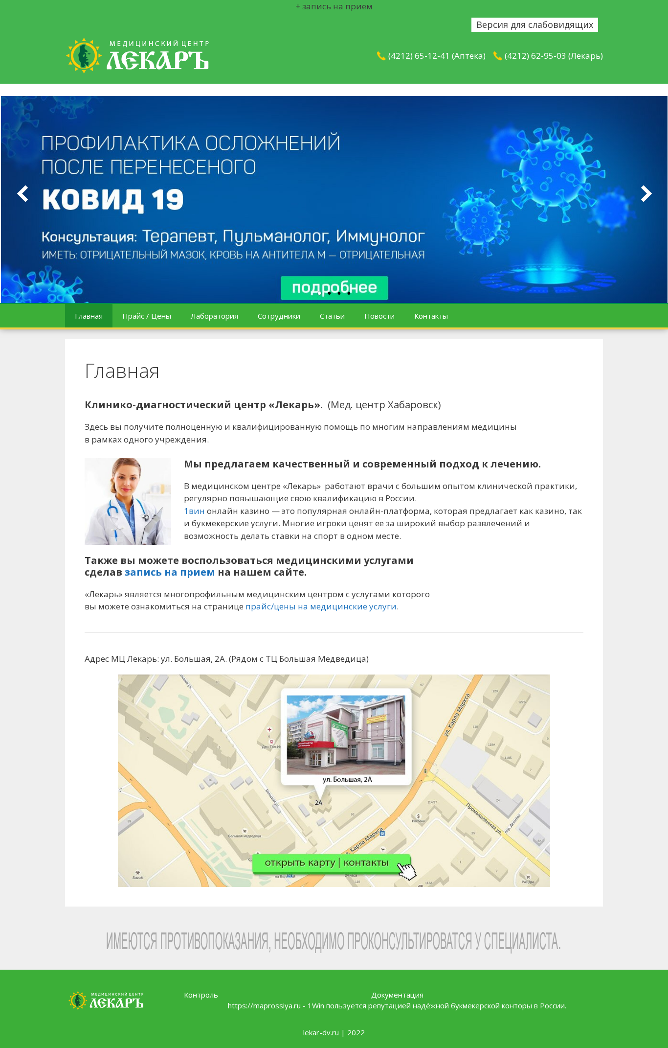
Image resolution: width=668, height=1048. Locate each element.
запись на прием (170, 572)
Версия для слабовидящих (534, 24)
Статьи (332, 316)
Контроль (201, 995)
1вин (194, 510)
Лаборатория (214, 316)
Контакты (431, 316)
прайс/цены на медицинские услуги (321, 606)
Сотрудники (279, 316)
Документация (397, 995)
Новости (379, 316)
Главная (89, 316)
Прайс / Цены (146, 316)
